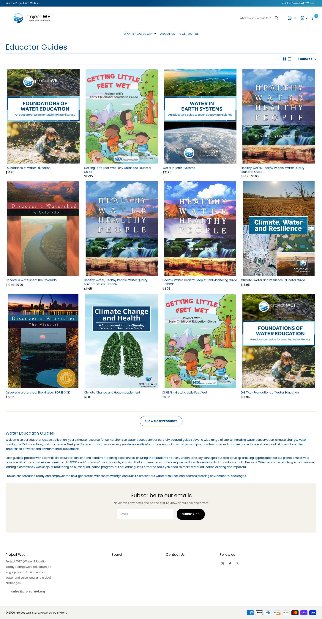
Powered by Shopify (53, 613)
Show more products (161, 421)
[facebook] (230, 563)
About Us (167, 34)
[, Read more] (292, 18)
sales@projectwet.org (28, 591)
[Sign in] (304, 18)
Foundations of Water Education (28, 168)
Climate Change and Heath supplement (112, 392)
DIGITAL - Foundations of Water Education (270, 392)
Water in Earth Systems (178, 168)
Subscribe (191, 514)
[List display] (289, 59)
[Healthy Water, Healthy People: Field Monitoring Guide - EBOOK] (200, 228)
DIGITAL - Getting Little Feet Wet (184, 392)
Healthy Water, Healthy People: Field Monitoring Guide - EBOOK (199, 282)
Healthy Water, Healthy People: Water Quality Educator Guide (272, 170)
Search (117, 554)
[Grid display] (284, 59)
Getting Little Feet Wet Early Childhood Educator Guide (117, 170)
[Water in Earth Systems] (200, 116)
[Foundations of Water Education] (43, 116)
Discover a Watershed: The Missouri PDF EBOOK (38, 392)
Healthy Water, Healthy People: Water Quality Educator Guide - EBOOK (116, 282)
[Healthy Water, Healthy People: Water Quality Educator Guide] (278, 116)
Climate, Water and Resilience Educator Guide (273, 280)
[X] (237, 563)
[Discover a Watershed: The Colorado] (43, 228)
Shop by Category (138, 34)
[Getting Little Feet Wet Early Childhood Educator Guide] (122, 116)
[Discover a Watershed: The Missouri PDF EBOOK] (43, 341)
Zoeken (276, 18)
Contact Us (189, 34)
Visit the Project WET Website (23, 3)
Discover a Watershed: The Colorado (31, 280)
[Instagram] (221, 563)
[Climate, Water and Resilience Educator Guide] (278, 228)
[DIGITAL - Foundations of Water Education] (278, 341)
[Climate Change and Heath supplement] (122, 341)
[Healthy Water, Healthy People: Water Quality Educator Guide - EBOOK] (122, 228)
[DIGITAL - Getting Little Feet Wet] (200, 341)
